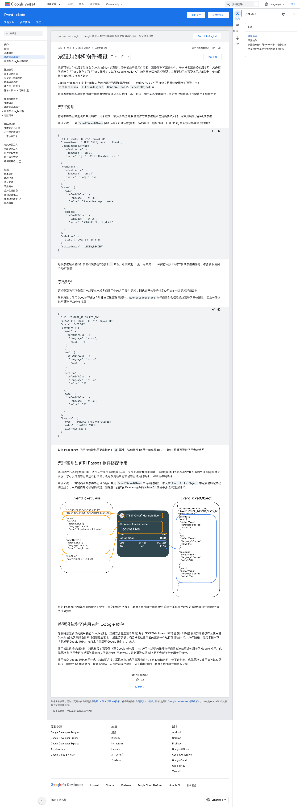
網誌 (70, 4)
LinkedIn (115, 749)
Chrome (176, 738)
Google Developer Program (65, 732)
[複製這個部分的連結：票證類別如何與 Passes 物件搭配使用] (130, 463)
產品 (69, 48)
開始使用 (196, 15)
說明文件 (51, 4)
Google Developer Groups (64, 738)
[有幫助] (213, 48)
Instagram (117, 743)
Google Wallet (83, 48)
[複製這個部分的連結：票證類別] (77, 107)
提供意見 (212, 57)
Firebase (177, 743)
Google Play (178, 765)
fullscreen (289, 14)
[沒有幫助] (219, 48)
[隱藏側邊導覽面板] (41, 800)
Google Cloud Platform (150, 785)
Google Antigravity (182, 754)
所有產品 (192, 785)
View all (176, 771)
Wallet (30, 4)
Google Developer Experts (65, 743)
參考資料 (25, 22)
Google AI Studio (181, 749)
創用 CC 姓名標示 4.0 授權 (107, 701)
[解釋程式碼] (213, 131)
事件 (81, 4)
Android (176, 732)
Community (113, 4)
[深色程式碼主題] (219, 131)
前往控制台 (218, 15)
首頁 (60, 48)
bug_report (283, 14)
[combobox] (242, 4)
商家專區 (95, 4)
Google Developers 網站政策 (183, 701)
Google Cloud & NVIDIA (63, 754)
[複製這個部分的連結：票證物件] (77, 282)
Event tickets (14, 15)
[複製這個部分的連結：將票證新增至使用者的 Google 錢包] (127, 624)
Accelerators (58, 749)
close (294, 14)
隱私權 (62, 799)
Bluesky (115, 738)
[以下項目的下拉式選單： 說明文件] (60, 4)
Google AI (174, 785)
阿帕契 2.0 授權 (145, 701)
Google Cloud (179, 760)
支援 (38, 22)
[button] (22, 82)
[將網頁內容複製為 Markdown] (123, 57)
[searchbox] (23, 33)
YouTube (116, 760)
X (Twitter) (117, 754)
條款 (53, 799)
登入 (293, 4)
